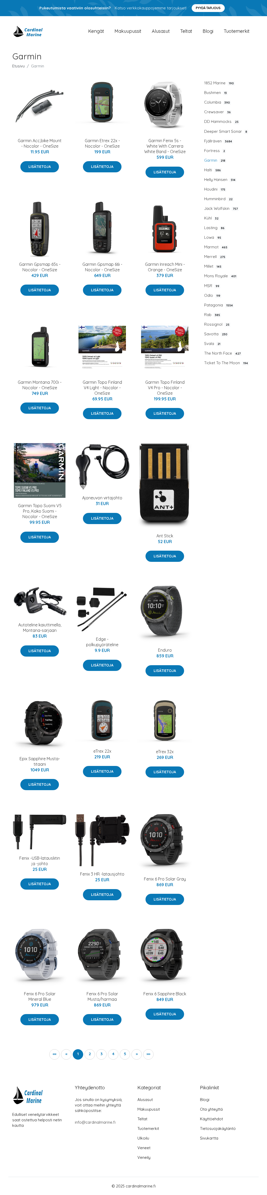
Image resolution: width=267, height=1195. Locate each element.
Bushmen (215, 92)
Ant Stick (164, 535)
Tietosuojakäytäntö (218, 1128)
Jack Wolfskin (221, 208)
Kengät (96, 31)
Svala (212, 343)
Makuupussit (127, 31)
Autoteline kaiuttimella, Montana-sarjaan (39, 627)
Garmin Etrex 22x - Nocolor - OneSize (102, 143)
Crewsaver (217, 111)
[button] (136, 1054)
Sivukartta (209, 1138)
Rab (212, 314)
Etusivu (18, 66)
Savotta (215, 333)
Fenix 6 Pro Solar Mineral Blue (40, 996)
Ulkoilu (143, 1138)
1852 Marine (219, 82)
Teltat (186, 31)
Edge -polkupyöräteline (102, 642)
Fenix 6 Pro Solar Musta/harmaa (102, 996)
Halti (212, 169)
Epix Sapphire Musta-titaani (40, 761)
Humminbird (218, 198)
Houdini (214, 189)
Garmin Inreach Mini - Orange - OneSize (165, 267)
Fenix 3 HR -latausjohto (102, 874)
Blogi (208, 31)
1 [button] (78, 1053)
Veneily (143, 1157)
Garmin (214, 160)
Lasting (214, 227)
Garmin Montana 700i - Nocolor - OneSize (40, 385)
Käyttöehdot (211, 1118)
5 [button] (125, 1053)
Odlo (212, 295)
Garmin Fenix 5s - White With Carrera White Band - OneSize (165, 146)
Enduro (165, 650)
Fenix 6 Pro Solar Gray (165, 879)
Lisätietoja (39, 166)
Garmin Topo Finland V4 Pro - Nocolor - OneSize (165, 388)
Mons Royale (220, 275)
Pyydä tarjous (208, 8)
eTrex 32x (165, 751)
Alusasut (161, 31)
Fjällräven (218, 141)
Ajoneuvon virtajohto (102, 497)
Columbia (217, 102)
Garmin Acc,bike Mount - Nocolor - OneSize (40, 143)
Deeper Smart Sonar (225, 131)
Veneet (143, 1147)
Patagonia (218, 305)
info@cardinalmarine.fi (95, 1122)
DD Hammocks (221, 121)
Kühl (211, 218)
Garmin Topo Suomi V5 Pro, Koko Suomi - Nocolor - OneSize (40, 511)
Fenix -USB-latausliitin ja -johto (39, 861)
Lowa (212, 237)
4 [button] (113, 1053)
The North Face (222, 353)
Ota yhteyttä (211, 1109)
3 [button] (101, 1053)
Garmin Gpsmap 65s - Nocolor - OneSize (39, 267)
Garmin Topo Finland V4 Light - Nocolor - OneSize (102, 388)
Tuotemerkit (237, 31)
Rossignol (216, 324)
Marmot (215, 246)
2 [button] (90, 1053)
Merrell (214, 256)
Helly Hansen (219, 179)
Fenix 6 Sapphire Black (164, 993)
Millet (212, 266)
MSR (211, 285)
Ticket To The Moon (226, 362)
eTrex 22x (102, 751)
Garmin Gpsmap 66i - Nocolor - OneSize (102, 267)
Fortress (214, 150)
